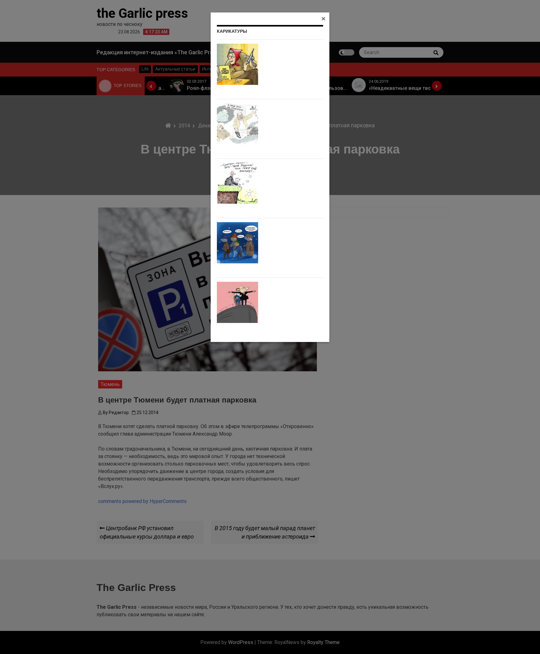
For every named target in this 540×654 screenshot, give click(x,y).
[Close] (323, 18)
